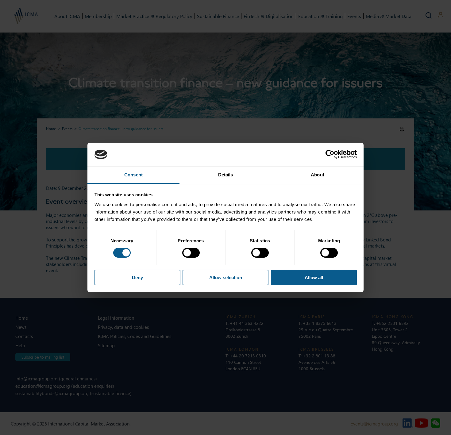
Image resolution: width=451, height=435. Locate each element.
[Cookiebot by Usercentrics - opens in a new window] (330, 154)
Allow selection (225, 277)
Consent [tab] (133, 174)
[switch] (191, 253)
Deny (137, 277)
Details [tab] (225, 174)
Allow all (314, 277)
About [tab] (317, 174)
